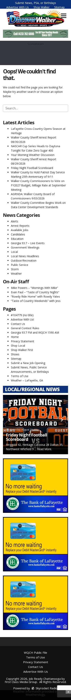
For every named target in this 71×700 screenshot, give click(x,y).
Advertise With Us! (22, 319)
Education (17, 239)
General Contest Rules (25, 328)
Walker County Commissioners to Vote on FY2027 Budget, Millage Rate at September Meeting (38, 185)
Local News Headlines (25, 256)
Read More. (44, 449)
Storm (15, 269)
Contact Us (18, 324)
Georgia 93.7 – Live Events (28, 243)
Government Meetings (25, 247)
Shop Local (18, 345)
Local (14, 252)
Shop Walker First (22, 350)
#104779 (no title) (22, 315)
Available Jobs (19, 230)
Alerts (14, 221)
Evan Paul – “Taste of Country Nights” (35, 292)
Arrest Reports (20, 226)
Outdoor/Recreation (23, 260)
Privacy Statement (22, 341)
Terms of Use (19, 376)
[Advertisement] (35, 34)
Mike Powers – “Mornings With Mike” (34, 288)
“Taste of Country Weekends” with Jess (36, 301)
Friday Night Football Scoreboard (32, 168)
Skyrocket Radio (46, 688)
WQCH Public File (35, 652)
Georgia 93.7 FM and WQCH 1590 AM (35, 332)
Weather (16, 273)
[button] (63, 16)
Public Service (19, 265)
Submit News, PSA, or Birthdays (35, 3)
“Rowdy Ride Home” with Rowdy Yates (35, 296)
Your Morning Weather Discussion (32, 155)
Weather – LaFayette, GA (27, 380)
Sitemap (59, 7)
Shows (15, 354)
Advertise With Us (17, 7)
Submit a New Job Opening (28, 363)
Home (15, 337)
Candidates (18, 234)
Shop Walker (42, 7)
